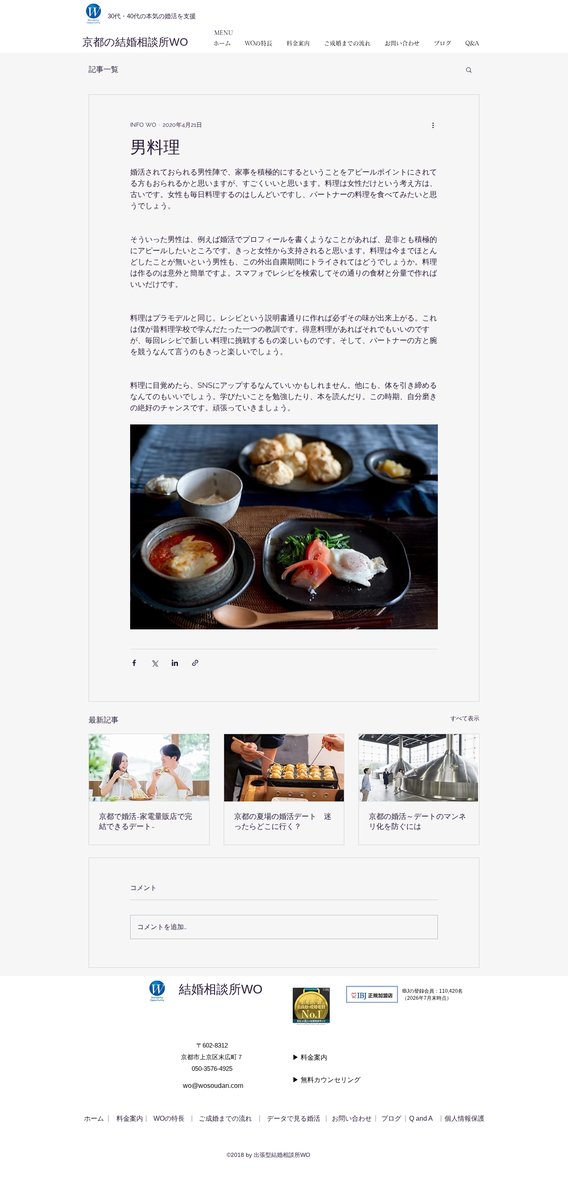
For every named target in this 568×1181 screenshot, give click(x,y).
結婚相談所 (210, 989)
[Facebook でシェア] (134, 663)
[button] (469, 69)
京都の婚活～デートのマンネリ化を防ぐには (417, 821)
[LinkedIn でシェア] (175, 663)
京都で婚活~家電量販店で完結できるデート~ (145, 821)
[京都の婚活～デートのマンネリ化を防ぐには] (419, 767)
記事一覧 (104, 69)
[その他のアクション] (433, 125)
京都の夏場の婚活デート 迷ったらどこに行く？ (282, 821)
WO (258, 989)
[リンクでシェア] (195, 663)
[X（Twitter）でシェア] (154, 663)
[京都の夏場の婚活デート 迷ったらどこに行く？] (284, 767)
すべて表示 (464, 718)
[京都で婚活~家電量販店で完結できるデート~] (149, 767)
